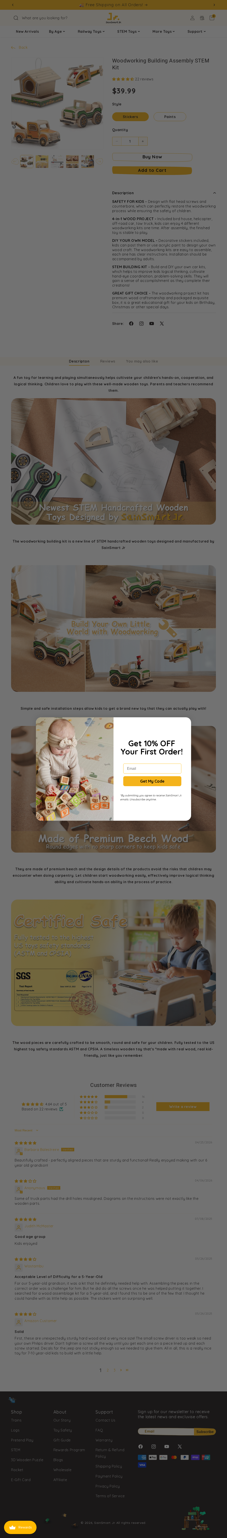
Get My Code (152, 781)
